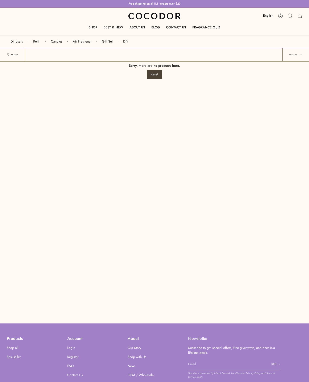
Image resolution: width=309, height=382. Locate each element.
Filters (14, 54)
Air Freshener (82, 41)
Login (71, 347)
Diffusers (17, 41)
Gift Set (107, 41)
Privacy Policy (253, 373)
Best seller (14, 356)
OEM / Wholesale (141, 375)
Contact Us (75, 375)
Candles (56, 41)
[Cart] (300, 15)
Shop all (12, 347)
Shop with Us (137, 356)
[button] (93, 27)
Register (72, 356)
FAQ (70, 365)
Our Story (134, 347)
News (131, 365)
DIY (125, 41)
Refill (36, 41)
